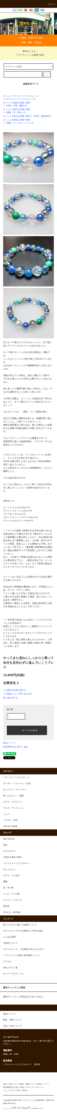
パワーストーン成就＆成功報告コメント (21, 955)
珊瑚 (5, 882)
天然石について (10, 943)
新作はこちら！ (30, 51)
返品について (9, 743)
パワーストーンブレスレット (25, 96)
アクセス (7, 961)
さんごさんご (9, 869)
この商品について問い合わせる (17, 694)
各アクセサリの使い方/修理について (20, 925)
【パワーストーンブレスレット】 (20, 99)
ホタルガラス (9, 851)
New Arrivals (9, 839)
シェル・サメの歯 (11, 894)
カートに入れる (29, 730)
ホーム (6, 96)
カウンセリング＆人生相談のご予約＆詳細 (22, 931)
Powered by (7, 1108)
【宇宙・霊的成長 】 (42, 116)
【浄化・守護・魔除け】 (16, 106)
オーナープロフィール (13, 974)
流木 (5, 845)
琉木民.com (28, 23)
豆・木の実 (8, 888)
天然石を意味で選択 (21, 103)
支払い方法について (11, 1084)
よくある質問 (9, 937)
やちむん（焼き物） (12, 912)
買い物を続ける (10, 698)
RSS (18, 1090)
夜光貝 (6, 906)
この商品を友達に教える (14, 690)
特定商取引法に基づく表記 (15, 747)
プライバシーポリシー (34, 1087)
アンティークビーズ (12, 900)
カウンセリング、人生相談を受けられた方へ (23, 949)
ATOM (24, 1090)
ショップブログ (9, 1090)
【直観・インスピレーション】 (19, 123)
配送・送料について (28, 1084)
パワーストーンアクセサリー (16, 863)
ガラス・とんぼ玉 (11, 875)
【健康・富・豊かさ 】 (15, 112)
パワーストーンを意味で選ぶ (30, 55)
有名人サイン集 (10, 968)
